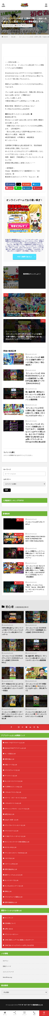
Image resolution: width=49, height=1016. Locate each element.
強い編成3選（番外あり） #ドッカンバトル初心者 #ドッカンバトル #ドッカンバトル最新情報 (35, 395)
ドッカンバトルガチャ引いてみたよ (35, 523)
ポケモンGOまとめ (10, 847)
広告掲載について (10, 923)
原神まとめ (8, 891)
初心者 (18, 25)
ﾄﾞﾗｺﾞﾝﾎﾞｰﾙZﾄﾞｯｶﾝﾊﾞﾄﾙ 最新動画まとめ (30, 1005)
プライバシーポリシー (11, 934)
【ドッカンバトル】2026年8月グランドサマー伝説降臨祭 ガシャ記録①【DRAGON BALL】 (35, 630)
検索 (6, 490)
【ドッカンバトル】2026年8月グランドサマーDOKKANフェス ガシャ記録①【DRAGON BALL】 (12, 659)
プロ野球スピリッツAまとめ (13, 786)
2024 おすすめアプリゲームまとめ (15, 748)
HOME (6, 37)
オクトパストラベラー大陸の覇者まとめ (17, 842)
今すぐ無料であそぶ (24, 257)
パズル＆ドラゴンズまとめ (13, 792)
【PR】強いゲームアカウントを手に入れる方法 (19, 945)
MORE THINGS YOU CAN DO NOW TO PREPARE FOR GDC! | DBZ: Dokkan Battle (35, 539)
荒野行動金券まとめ (11, 869)
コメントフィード (8, 972)
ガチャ (21, 519)
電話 (34, 1014)
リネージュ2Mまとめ (11, 864)
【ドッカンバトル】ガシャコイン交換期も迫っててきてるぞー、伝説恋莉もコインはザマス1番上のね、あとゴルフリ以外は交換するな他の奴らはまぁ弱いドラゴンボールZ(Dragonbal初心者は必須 (35, 433)
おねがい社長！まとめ (11, 820)
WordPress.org (7, 977)
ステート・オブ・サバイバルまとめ (16, 798)
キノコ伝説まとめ (10, 753)
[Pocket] (9, 188)
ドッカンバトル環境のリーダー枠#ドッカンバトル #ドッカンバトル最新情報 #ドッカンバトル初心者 (12, 715)
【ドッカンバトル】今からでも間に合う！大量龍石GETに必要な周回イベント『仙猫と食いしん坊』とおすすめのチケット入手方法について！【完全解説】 (35, 571)
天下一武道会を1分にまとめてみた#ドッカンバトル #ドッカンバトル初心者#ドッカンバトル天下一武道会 (12, 687)
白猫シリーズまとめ (11, 764)
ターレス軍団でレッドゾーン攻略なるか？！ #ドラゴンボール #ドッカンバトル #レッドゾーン (35, 554)
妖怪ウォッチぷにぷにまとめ (13, 875)
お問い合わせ (9, 929)
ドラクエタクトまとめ (11, 831)
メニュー (24, 1014)
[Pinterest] (37, 188)
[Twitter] (18, 184)
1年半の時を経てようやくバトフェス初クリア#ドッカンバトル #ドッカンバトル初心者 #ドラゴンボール (12, 631)
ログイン (21, 455)
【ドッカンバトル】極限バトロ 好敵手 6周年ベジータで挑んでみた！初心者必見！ (34, 361)
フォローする (32, 277)
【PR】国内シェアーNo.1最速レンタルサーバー (19, 940)
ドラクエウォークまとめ (12, 770)
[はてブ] (36, 184)
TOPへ (44, 1014)
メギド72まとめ (9, 858)
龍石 (21, 563)
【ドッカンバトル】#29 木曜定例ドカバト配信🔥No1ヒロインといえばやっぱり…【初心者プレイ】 (36, 687)
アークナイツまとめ (11, 775)
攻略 (21, 549)
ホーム (5, 1014)
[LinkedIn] (27, 188)
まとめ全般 (20, 534)
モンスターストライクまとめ (13, 781)
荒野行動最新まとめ (11, 902)
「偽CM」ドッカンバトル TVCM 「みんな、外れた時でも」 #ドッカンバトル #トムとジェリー (35, 588)
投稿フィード (7, 966)
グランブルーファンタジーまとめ (15, 825)
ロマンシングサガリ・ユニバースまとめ (17, 809)
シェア (14, 1014)
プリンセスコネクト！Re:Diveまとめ (16, 853)
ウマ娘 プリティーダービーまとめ (15, 836)
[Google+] (26, 184)
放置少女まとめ (9, 814)
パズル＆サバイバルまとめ (13, 803)
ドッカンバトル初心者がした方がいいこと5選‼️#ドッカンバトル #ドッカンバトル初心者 (36, 714)
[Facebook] (10, 184)
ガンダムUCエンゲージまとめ (14, 886)
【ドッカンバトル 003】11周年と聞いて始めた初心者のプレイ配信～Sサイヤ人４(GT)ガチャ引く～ (35, 412)
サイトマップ (9, 918)
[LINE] (18, 188)
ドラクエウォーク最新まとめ (13, 897)
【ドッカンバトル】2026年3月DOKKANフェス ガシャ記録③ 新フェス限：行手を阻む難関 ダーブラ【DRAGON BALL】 (35, 378)
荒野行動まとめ (9, 759)
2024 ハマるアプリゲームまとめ (14, 742)
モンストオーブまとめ (11, 880)
